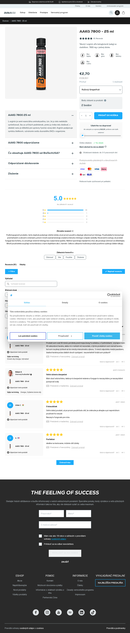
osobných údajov (58, 539)
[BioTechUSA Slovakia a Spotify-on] (70, 615)
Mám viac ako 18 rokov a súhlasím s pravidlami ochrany (65, 537)
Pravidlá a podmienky (115, 628)
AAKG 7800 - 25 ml (22, 346)
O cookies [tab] (103, 302)
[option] (41, 63)
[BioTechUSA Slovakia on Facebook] (36, 615)
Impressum (80, 594)
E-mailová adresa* (49, 525)
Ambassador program (115, 6)
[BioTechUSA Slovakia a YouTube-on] (59, 615)
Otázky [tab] (22, 265)
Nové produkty (19, 590)
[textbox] (31, 284)
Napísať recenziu (116, 272)
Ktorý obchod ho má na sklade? (91, 147)
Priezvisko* (46, 513)
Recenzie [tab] (11, 265)
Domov (6, 21)
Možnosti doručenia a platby (49, 585)
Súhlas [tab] (27, 302)
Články (77, 6)
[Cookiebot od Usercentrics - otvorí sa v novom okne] (109, 295)
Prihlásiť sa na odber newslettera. (59, 544)
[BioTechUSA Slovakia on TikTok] (93, 615)
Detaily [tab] (65, 302)
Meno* (71, 513)
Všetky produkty (20, 594)
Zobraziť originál (78, 356)
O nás (88, 6)
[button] (91, 40)
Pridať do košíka (108, 116)
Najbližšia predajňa (110, 583)
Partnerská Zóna (50, 597)
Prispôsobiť (63, 336)
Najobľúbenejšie (20, 585)
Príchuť (82, 82)
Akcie (19, 581)
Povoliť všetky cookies (102, 336)
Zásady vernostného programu (80, 590)
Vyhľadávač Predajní (110, 575)
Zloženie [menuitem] (80, 257)
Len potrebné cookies (27, 336)
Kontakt (50, 581)
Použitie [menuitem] (69, 257)
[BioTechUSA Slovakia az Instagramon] (47, 615)
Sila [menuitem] (59, 257)
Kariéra (98, 6)
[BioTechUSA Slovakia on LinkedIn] (81, 615)
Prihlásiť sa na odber (65, 553)
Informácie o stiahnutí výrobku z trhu (50, 591)
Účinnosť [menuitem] (49, 257)
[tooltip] (73, 231)
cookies (40, 628)
